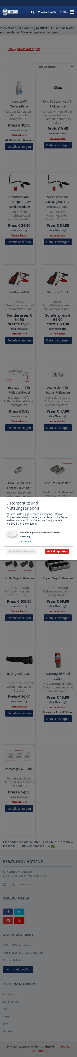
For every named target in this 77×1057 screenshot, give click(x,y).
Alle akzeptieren (57, 551)
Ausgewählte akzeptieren (22, 551)
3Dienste (25, 541)
